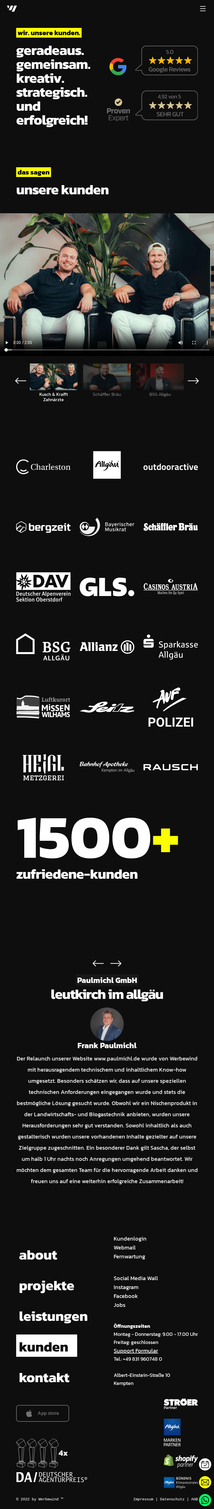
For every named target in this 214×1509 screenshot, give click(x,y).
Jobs (119, 1305)
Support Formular (136, 1350)
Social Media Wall (136, 1278)
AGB (194, 1499)
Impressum (143, 1499)
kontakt (44, 1377)
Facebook (126, 1296)
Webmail (125, 1247)
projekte (46, 1285)
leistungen (53, 1315)
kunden (43, 1346)
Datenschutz (172, 1499)
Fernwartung (129, 1256)
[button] (193, 381)
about (38, 1254)
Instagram (126, 1287)
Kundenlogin (130, 1238)
